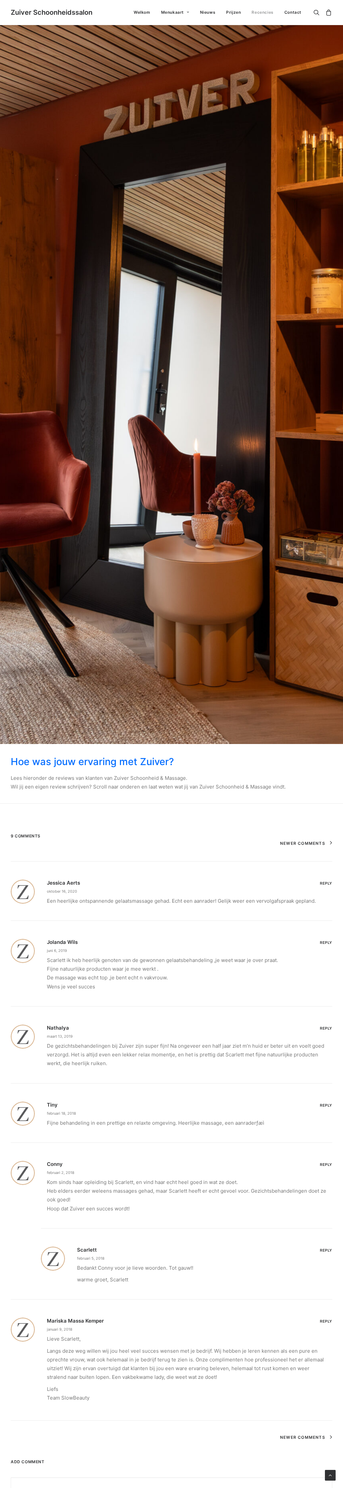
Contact (292, 12)
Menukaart (172, 12)
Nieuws (208, 12)
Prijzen (233, 12)
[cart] (327, 12)
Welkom (142, 12)
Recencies (262, 12)
